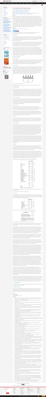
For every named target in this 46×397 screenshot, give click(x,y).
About (23, 3)
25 (13, 355)
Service (28, 388)
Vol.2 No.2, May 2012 (28, 7)
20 (13, 342)
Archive (5, 11)
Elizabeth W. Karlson (27, 10)
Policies (38, 388)
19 (17, 274)
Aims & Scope (5, 8)
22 (35, 134)
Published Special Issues (6, 37)
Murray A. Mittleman (18, 10)
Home (5, 3)
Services (27, 3)
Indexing (5, 15)
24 (13, 352)
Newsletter (4, 41)
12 (13, 324)
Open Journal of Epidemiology (7, 57)
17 (13, 334)
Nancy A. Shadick (23, 10)
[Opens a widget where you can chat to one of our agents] (43, 396)
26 (25, 264)
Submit (31, 3)
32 (13, 375)
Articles (9, 3)
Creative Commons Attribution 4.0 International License (28, 385)
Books (16, 3)
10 (13, 320)
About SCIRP (22, 388)
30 (13, 369)
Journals (12, 3)
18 (13, 336)
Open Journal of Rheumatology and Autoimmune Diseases (19, 7)
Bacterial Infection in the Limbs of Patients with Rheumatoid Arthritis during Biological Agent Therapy (7, 28)
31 (13, 372)
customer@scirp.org (7, 71)
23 (13, 350)
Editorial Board (5, 12)
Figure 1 (27, 67)
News (20, 3)
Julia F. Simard (14, 10)
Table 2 (33, 149)
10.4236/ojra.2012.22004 (32, 33)
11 (13, 322)
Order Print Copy (5, 42)
